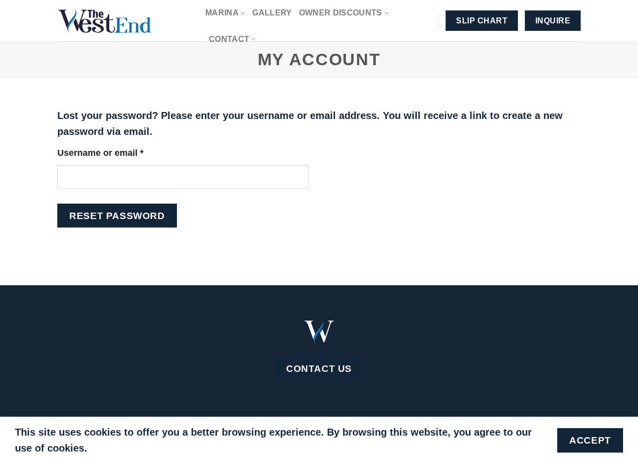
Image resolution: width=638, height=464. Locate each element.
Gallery (272, 12)
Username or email (119, 152)
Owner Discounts (340, 12)
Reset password (116, 215)
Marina (222, 12)
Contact (229, 39)
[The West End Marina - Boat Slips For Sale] (123, 20)
